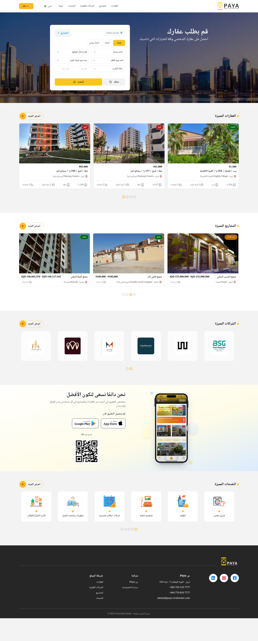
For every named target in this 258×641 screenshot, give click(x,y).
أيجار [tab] (107, 43)
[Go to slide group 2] (131, 197)
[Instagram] (224, 578)
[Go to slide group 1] (134, 196)
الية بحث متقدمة (114, 33)
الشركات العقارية (87, 6)
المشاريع (102, 6)
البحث (81, 82)
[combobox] (46, 6)
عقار (24, 6)
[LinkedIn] (213, 578)
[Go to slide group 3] (127, 197)
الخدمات (71, 6)
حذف (116, 82)
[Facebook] (235, 578)
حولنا (61, 6)
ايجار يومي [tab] (94, 43)
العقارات (114, 6)
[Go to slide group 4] (123, 197)
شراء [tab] (119, 43)
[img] (220, 346)
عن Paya (133, 582)
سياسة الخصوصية (130, 587)
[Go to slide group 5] (122, 529)
